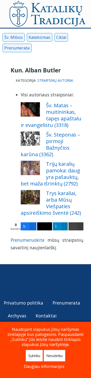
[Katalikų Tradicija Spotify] (51, 281)
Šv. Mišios (13, 37)
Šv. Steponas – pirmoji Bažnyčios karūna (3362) (50, 144)
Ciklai (61, 37)
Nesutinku (54, 355)
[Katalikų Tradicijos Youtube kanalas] (19, 281)
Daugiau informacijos (44, 366)
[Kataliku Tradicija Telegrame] (62, 49)
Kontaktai (46, 316)
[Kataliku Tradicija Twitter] (53, 49)
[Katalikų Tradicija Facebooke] (9, 281)
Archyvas (17, 316)
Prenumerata (17, 48)
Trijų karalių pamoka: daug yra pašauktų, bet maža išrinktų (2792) (50, 173)
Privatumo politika (23, 303)
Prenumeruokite (27, 240)
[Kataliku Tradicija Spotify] (70, 49)
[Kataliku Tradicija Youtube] (45, 49)
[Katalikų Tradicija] (61, 281)
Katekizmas (39, 37)
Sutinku (34, 355)
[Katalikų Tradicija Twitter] (30, 281)
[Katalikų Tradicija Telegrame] (40, 281)
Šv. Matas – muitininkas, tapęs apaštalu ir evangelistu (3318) (51, 115)
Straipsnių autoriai (55, 80)
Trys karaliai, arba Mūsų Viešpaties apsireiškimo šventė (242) (51, 203)
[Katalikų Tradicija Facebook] (37, 49)
